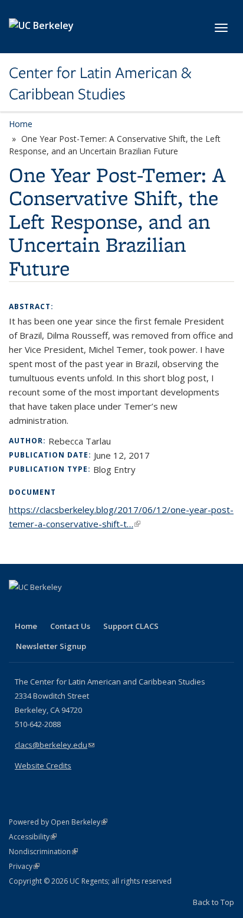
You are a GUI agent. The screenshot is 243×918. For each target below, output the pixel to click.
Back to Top (213, 902)
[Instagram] (88, 607)
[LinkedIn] (42, 607)
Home (20, 123)
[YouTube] (65, 607)
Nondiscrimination (43, 851)
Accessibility (33, 837)
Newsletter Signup (51, 646)
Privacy (24, 866)
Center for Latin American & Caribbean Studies (100, 83)
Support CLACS (131, 626)
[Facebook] (19, 607)
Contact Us (70, 626)
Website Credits (43, 765)
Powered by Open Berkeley (58, 822)
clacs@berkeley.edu (54, 744)
